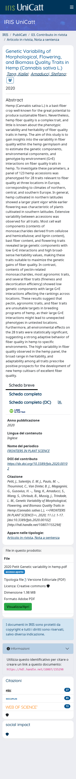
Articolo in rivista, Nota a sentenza (33, 39)
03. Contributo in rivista (49, 35)
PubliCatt (20, 35)
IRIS (5, 35)
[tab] (60, 402)
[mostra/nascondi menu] (72, 7)
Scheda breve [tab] (21, 385)
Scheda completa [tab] (25, 393)
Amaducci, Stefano (48, 73)
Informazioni (19, 648)
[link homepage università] (24, 7)
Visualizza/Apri (18, 606)
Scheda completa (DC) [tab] (30, 402)
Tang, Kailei (17, 73)
